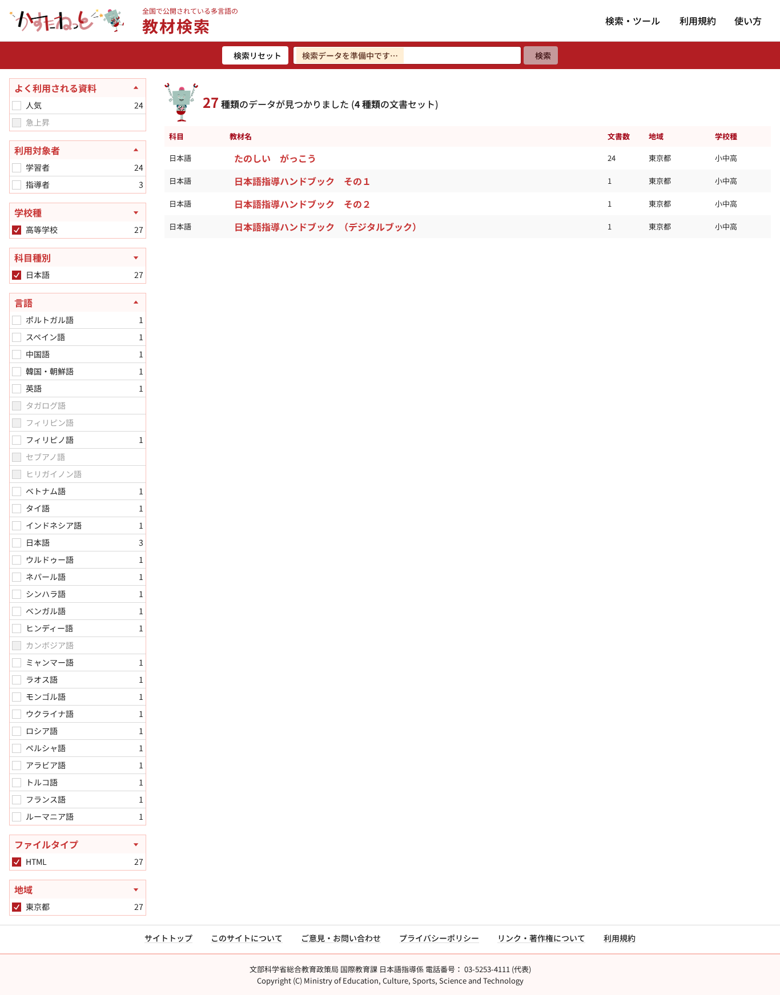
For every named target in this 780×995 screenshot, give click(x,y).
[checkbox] (16, 105)
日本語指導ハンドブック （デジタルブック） (327, 226)
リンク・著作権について (541, 938)
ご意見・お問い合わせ (341, 938)
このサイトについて (247, 938)
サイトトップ (168, 938)
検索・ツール (632, 20)
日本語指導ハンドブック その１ (302, 181)
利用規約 (698, 20)
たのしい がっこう (275, 158)
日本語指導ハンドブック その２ (302, 204)
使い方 (748, 20)
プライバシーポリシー (439, 938)
